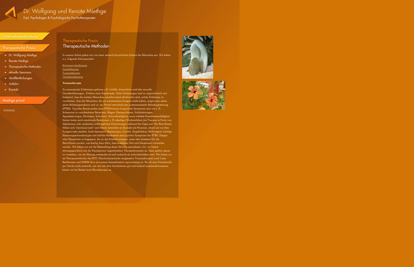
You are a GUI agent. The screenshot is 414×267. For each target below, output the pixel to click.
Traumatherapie (71, 73)
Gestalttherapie (71, 69)
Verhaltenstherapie (73, 77)
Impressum (9, 110)
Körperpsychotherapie (75, 65)
